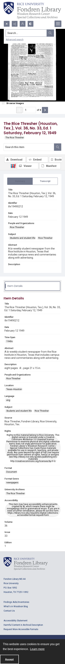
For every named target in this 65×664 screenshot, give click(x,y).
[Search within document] (57, 147)
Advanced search (14, 39)
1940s (9, 341)
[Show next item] (45, 110)
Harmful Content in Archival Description (23, 625)
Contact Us (9, 611)
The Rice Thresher (14, 137)
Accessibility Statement (15, 620)
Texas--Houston (14, 389)
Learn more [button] (37, 649)
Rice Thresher (17, 227)
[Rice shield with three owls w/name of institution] (32, 10)
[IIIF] (13, 166)
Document (11, 472)
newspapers (12, 482)
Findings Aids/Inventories (16, 602)
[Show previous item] (19, 110)
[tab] (19, 181)
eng (8, 400)
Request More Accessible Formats (21, 629)
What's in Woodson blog (16, 606)
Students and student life (22, 238)
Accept (9, 659)
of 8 (39, 110)
